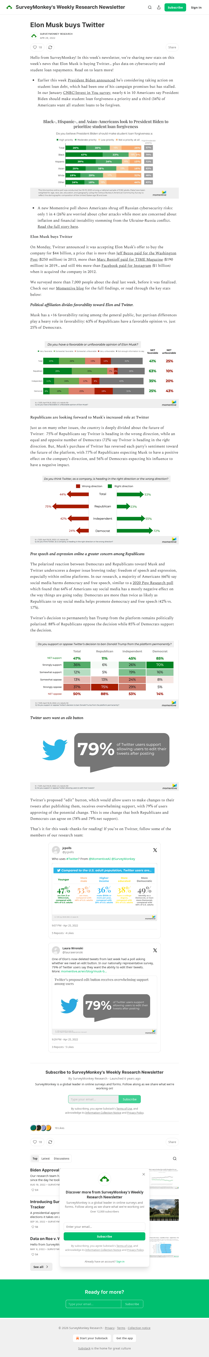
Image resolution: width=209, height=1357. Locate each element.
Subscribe (175, 7)
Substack (84, 1348)
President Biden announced (91, 80)
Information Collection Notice (103, 1250)
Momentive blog (70, 288)
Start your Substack (94, 1338)
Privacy (110, 1328)
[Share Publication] (159, 7)
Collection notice (139, 1328)
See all (38, 1267)
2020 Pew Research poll (153, 583)
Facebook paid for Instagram (126, 266)
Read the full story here (58, 227)
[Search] (150, 7)
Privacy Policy (135, 1250)
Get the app (124, 1338)
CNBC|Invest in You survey (86, 93)
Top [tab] (35, 1158)
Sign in (196, 7)
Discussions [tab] (61, 1158)
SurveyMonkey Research (56, 33)
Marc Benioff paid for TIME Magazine (130, 260)
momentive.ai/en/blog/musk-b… (84, 971)
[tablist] (51, 1158)
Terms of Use (124, 1246)
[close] (143, 1174)
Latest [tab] (45, 1158)
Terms (121, 1328)
